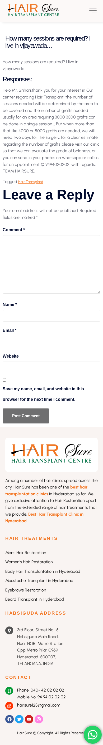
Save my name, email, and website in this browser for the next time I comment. (43, 394)
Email (9, 330)
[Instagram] (39, 719)
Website (11, 356)
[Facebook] (9, 719)
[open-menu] (93, 11)
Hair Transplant (30, 182)
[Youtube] (29, 719)
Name (10, 304)
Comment (14, 230)
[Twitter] (19, 719)
